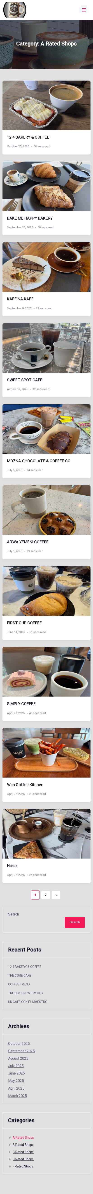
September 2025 (21, 1051)
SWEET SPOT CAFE (24, 380)
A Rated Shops (23, 1137)
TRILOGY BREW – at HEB (25, 993)
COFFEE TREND (19, 984)
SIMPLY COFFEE (21, 704)
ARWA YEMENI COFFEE (28, 542)
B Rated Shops (23, 1145)
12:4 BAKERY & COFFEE (28, 137)
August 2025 (18, 1058)
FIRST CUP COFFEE (24, 623)
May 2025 (16, 1081)
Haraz (12, 865)
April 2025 (16, 1088)
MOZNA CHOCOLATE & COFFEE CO (38, 461)
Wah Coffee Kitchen (25, 785)
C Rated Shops (23, 1152)
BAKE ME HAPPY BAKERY (30, 218)
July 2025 (16, 1066)
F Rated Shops (23, 1166)
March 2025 (17, 1096)
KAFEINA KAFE (20, 299)
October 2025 (19, 1043)
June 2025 (16, 1073)
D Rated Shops (23, 1159)
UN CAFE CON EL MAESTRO (27, 1002)
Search (13, 914)
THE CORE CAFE (19, 975)
